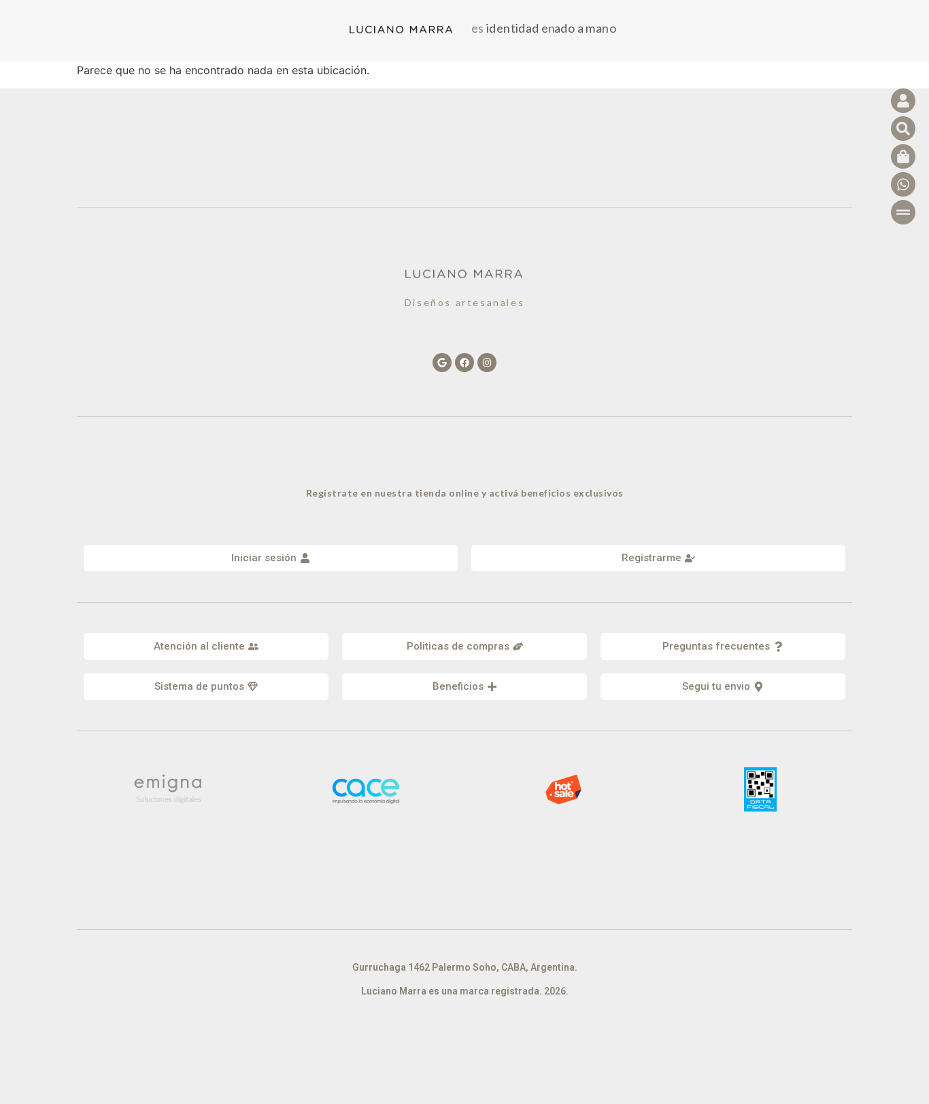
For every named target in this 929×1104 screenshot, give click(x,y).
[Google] (442, 362)
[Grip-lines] (903, 212)
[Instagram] (486, 362)
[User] (903, 100)
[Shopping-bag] (903, 156)
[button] (206, 646)
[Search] (903, 128)
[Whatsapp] (903, 184)
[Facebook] (464, 362)
